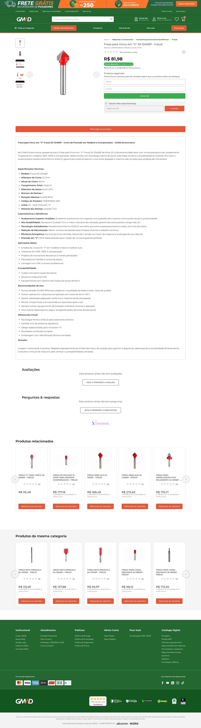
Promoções (179, 28)
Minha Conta (111, 630)
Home (106, 40)
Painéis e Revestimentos (64, 28)
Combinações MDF (71, 11)
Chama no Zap (166, 11)
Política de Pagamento (84, 642)
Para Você (135, 630)
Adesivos (165, 659)
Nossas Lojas (33, 11)
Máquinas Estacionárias (171, 652)
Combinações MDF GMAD (140, 636)
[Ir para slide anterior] (29, 74)
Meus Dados (109, 636)
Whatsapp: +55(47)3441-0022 (52, 642)
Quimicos (166, 656)
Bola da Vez (87, 11)
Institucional (23, 630)
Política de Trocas (82, 646)
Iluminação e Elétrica (170, 662)
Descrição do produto (100, 129)
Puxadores (97, 28)
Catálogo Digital (171, 630)
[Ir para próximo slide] (96, 74)
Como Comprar (47, 646)
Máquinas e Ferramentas (122, 40)
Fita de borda (124, 28)
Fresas (174, 40)
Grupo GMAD (20, 11)
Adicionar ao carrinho (31, 506)
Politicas (80, 630)
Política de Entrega (82, 636)
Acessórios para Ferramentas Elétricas (152, 40)
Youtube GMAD (22, 649)
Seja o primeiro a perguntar (101, 410)
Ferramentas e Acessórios (172, 649)
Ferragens (166, 636)
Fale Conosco (180, 11)
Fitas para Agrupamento (172, 642)
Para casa (151, 28)
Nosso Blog (20, 639)
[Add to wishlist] (183, 52)
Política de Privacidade (84, 639)
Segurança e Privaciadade (51, 11)
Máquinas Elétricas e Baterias (173, 646)
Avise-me (144, 96)
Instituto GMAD (22, 646)
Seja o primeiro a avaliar (101, 382)
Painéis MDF (167, 639)
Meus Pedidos (110, 639)
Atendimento (48, 630)
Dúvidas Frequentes (48, 636)
